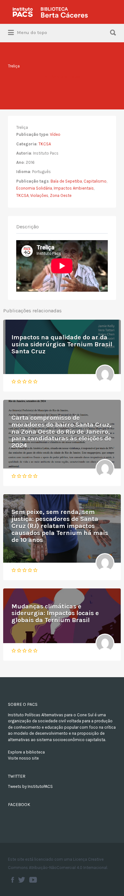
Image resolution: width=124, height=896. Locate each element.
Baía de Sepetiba (66, 181)
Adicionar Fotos (65, 76)
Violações (39, 195)
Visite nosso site (23, 758)
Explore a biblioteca (26, 752)
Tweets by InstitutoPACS (30, 786)
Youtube (33, 880)
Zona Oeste (61, 195)
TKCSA (44, 144)
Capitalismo (95, 181)
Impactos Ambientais (74, 188)
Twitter (21, 880)
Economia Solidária (34, 188)
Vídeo (55, 134)
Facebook (12, 880)
